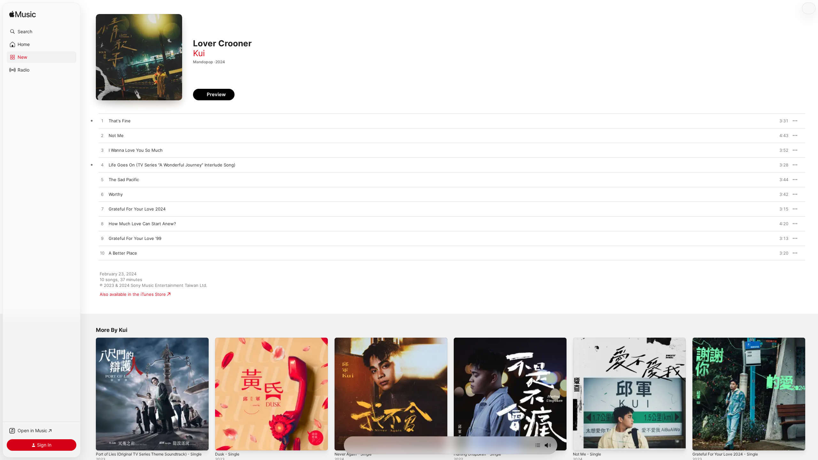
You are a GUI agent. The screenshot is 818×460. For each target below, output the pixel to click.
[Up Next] (538, 445)
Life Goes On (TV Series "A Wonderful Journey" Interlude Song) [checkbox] (172, 164)
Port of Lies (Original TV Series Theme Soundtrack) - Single (148, 343)
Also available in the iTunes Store (133, 294)
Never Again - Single (355, 340)
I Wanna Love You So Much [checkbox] (136, 150)
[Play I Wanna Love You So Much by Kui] (102, 150)
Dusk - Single (228, 340)
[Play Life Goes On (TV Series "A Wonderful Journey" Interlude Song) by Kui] (102, 165)
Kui (199, 53)
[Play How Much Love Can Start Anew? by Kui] (102, 224)
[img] (22, 14)
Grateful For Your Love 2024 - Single (729, 340)
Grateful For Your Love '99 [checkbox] (135, 238)
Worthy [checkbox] (116, 194)
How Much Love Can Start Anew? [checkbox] (142, 223)
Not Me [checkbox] (116, 135)
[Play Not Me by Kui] (102, 136)
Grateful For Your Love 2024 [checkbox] (137, 208)
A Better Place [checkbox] (123, 253)
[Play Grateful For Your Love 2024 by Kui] (102, 209)
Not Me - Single (589, 340)
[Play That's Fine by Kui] (102, 121)
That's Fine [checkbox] (120, 120)
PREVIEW (781, 121)
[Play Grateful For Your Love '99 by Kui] (102, 238)
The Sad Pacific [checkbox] (124, 179)
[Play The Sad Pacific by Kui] (102, 180)
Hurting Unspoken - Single (480, 340)
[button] (41, 31)
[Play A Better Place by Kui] (102, 253)
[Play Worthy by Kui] (102, 194)
